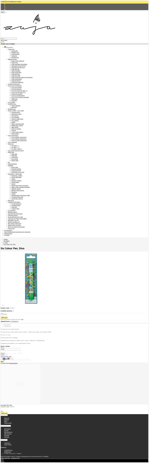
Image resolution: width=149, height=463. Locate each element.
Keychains (14, 100)
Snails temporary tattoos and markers (22, 77)
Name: (3, 348)
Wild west (14, 107)
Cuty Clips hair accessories (15, 214)
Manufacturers (8, 233)
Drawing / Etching (16, 180)
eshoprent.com (15, 458)
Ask (22, 319)
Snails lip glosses (16, 80)
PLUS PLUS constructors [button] (15, 85)
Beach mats (14, 167)
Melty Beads (14, 127)
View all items (14, 363)
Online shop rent (5, 458)
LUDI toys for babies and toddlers (17, 218)
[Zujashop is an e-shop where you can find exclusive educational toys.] (28, 37)
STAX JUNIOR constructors (18, 139)
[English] (5, 9)
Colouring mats (15, 112)
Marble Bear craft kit (17, 125)
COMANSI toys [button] (12, 104)
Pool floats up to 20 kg (17, 172)
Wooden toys (15, 57)
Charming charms (13, 215)
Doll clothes (14, 157)
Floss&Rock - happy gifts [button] (15, 174)
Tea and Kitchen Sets (17, 197)
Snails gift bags (15, 74)
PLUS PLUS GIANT (16, 87)
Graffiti (13, 122)
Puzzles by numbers (17, 94)
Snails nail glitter (15, 71)
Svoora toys (11, 228)
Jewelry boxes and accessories (19, 185)
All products (7, 429)
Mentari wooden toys (14, 222)
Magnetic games (16, 189)
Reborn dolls (14, 160)
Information (4, 415)
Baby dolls (14, 154)
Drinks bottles (15, 182)
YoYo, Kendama (12, 142)
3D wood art (14, 115)
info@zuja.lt (12, 1)
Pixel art (13, 130)
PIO (9, 162)
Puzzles (13, 194)
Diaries (13, 179)
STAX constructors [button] (13, 135)
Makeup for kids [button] (12, 59)
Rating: (2, 355)
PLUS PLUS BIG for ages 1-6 (19, 90)
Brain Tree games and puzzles (16, 227)
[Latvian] (5, 7)
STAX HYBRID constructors (19, 137)
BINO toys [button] (11, 144)
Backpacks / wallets (16, 175)
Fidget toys (14, 99)
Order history (7, 444)
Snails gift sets (15, 69)
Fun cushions (15, 120)
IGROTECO (11, 200)
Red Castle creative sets (14, 223)
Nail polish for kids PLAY (18, 67)
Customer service (5, 426)
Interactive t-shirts (16, 114)
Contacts (18, 1)
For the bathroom (16, 204)
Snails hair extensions (17, 82)
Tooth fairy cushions (17, 198)
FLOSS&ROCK (14, 321)
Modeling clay (15, 52)
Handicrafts (14, 51)
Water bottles (15, 134)
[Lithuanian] (5, 4)
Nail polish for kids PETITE (18, 66)
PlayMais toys (12, 109)
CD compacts (11, 210)
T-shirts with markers (17, 132)
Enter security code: (6, 356)
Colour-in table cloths (17, 119)
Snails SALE (14, 62)
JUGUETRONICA (12, 164)
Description (7, 324)
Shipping (6, 419)
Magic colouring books (17, 124)
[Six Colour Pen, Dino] (20, 403)
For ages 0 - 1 (15, 145)
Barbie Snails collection (17, 61)
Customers (4, 440)
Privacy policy (8, 423)
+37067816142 (5, 1)
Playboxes (14, 192)
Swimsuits (14, 207)
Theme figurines (15, 105)
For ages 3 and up (16, 149)
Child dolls (14, 155)
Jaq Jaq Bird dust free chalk (15, 217)
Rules (5, 421)
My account (4, 40)
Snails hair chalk (15, 76)
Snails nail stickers (16, 72)
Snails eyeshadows (16, 79)
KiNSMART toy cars (13, 220)
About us (6, 418)
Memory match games (17, 190)
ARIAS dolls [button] (11, 152)
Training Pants (15, 208)
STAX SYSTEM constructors (19, 140)
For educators (8, 230)
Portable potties (15, 205)
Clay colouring (15, 117)
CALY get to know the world (15, 150)
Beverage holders (16, 169)
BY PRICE (6, 235)
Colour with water (16, 177)
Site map (6, 435)
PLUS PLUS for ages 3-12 (18, 92)
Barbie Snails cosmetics (14, 225)
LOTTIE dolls (11, 102)
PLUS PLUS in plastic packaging (20, 97)
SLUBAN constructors (14, 84)
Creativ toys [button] (11, 49)
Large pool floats (16, 170)
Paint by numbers (16, 129)
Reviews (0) (7, 326)
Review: (3, 353)
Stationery (14, 56)
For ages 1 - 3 (15, 147)
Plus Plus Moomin (16, 89)
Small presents (15, 54)
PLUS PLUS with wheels (18, 95)
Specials (6, 430)
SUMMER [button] (10, 165)
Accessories (14, 159)
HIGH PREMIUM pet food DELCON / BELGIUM (17, 232)
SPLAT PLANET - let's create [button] (16, 110)
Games (13, 184)
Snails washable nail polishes (19, 64)
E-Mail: (2, 349)
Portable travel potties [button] (14, 202)
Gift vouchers (8, 434)
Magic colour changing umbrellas (20, 187)
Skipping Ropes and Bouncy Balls (20, 195)
